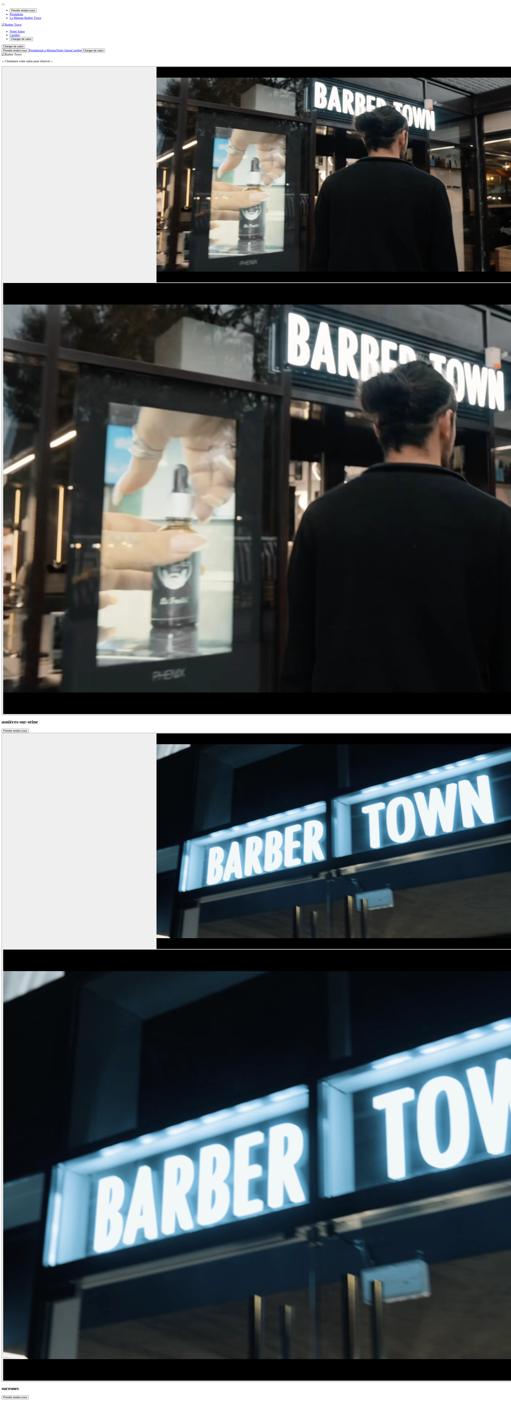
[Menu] (3, 4)
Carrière (15, 35)
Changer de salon (21, 39)
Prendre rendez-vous (23, 10)
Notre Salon (17, 31)
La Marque (49, 50)
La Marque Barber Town (25, 18)
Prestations (16, 14)
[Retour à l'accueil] (12, 24)
